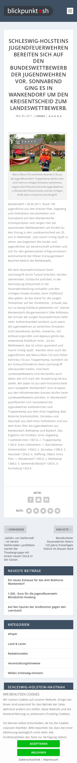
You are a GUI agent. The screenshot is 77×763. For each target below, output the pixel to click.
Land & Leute (17, 644)
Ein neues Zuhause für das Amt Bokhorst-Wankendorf (36, 582)
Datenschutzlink (30, 759)
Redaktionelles (18, 653)
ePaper (12, 634)
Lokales (40, 116)
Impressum (50, 759)
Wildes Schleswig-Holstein (25, 673)
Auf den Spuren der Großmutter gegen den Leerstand (37, 608)
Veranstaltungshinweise (24, 663)
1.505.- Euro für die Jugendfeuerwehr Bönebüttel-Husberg (32, 595)
